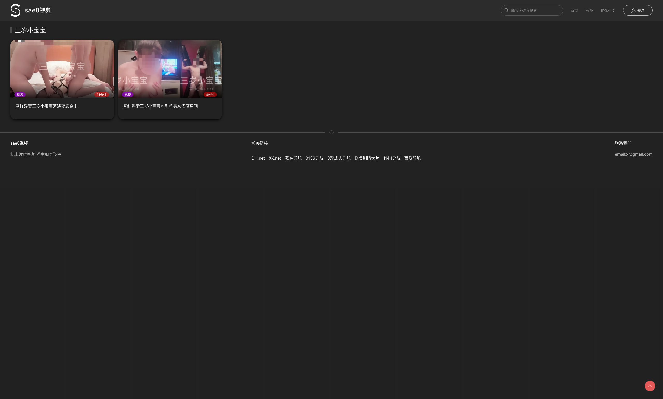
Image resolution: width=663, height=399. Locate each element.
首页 (574, 10)
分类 (589, 10)
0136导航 (314, 158)
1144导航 (391, 158)
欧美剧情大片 (367, 158)
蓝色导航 (293, 158)
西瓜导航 (412, 158)
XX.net (275, 158)
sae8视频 (38, 10)
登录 (640, 10)
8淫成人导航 (339, 158)
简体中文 (608, 10)
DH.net (258, 158)
